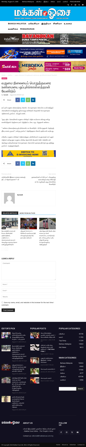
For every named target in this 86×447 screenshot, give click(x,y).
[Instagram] (75, 4)
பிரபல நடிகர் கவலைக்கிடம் (48, 369)
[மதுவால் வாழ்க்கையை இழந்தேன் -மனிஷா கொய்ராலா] (34, 360)
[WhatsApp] (28, 100)
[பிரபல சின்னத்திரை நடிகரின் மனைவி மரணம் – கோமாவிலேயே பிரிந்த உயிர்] (34, 335)
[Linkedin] (33, 100)
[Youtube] (82, 4)
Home (3, 75)
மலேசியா (39, 2)
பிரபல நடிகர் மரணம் (46, 378)
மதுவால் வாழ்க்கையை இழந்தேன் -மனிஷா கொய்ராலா (47, 360)
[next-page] (6, 249)
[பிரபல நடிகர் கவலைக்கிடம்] (34, 371)
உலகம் (59, 2)
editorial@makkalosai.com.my (42, 436)
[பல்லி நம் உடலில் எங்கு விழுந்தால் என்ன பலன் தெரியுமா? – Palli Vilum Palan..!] (34, 347)
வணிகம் (65, 2)
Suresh (6, 95)
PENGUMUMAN (75, 2)
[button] (68, 5)
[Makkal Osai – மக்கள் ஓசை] (43, 14)
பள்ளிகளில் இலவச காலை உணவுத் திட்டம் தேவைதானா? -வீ (13, 178)
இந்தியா (46, 2)
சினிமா (53, 2)
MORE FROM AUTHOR (27, 213)
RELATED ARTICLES (10, 213)
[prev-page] (3, 249)
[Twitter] (79, 4)
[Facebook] (71, 4)
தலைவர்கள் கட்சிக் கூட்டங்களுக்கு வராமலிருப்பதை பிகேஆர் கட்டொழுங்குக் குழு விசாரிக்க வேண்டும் (44, 180)
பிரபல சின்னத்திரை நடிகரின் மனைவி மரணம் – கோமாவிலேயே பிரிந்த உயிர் (48, 335)
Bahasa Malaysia (28, 2)
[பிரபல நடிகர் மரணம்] (34, 380)
